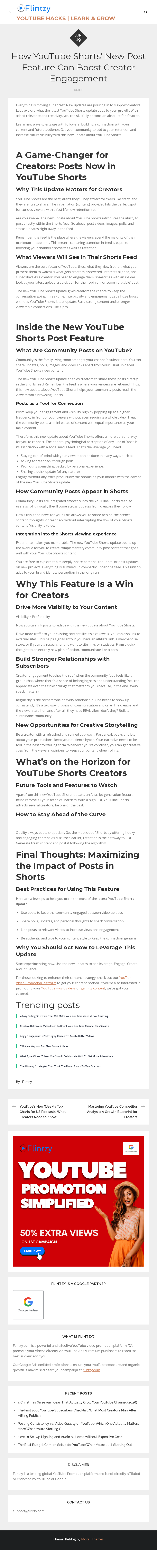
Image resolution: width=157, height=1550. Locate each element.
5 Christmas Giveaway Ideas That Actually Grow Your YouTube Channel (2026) (77, 1402)
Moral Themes (92, 1539)
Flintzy (27, 1081)
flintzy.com (91, 1370)
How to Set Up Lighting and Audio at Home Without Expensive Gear (70, 1437)
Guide (78, 90)
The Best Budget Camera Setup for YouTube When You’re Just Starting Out (75, 1445)
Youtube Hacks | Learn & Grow (66, 18)
